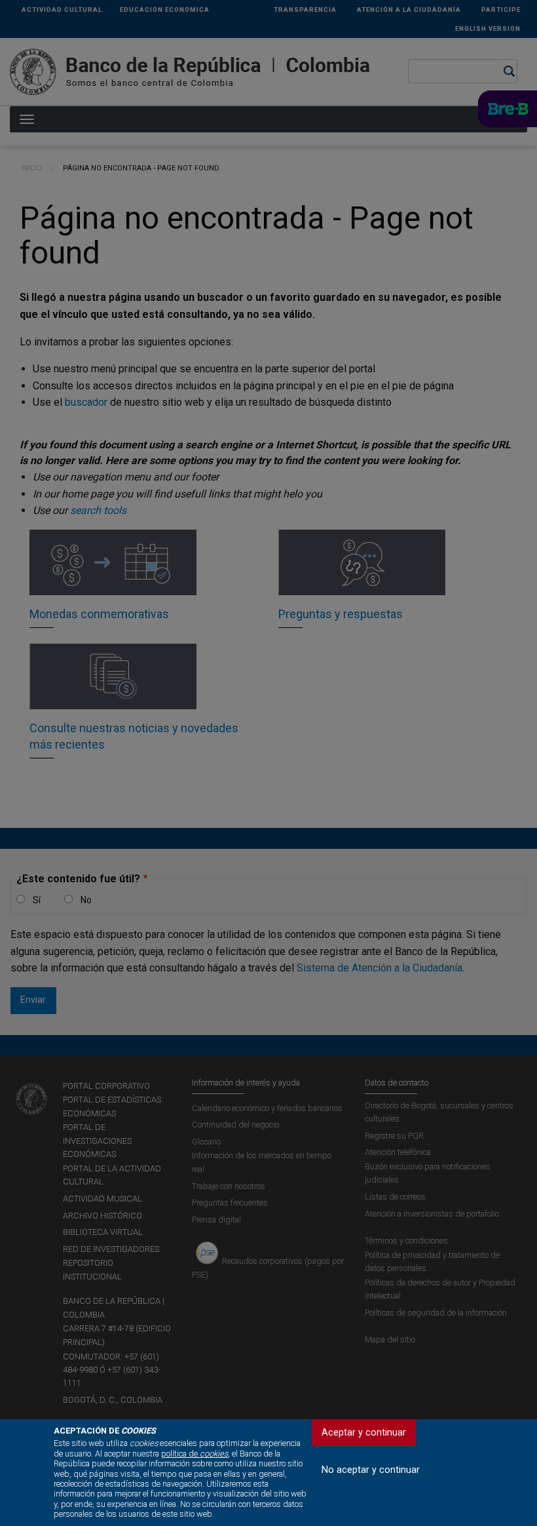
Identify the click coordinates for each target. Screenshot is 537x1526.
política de (194, 1453)
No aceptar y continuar (371, 1470)
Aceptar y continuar (364, 1432)
